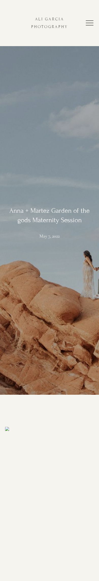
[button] (89, 22)
